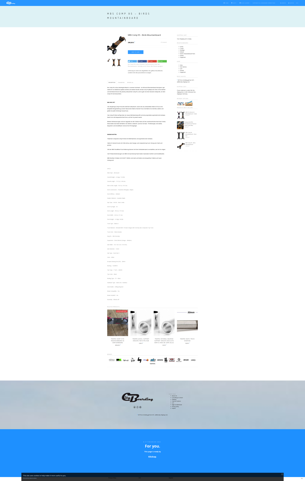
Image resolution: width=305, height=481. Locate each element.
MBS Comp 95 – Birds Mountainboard (190, 143)
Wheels (182, 52)
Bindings (182, 50)
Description (111, 82)
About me (174, 396)
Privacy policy (175, 406)
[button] (132, 61)
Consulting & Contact (177, 397)
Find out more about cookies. (30, 478)
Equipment (183, 57)
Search (283, 3)
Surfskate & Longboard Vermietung (264, 3)
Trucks (182, 48)
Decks (181, 46)
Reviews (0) (130, 82)
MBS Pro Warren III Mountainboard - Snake (191, 113)
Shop (234, 3)
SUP (181, 68)
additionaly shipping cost (183, 82)
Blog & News (245, 3)
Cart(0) (291, 3)
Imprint (174, 408)
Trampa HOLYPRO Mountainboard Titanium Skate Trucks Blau (190, 123)
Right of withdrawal (177, 404)
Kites (181, 65)
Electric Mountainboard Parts (187, 53)
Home (227, 3)
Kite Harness (183, 67)
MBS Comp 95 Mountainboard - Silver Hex (191, 134)
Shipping (174, 399)
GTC (173, 403)
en (297, 3)
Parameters (121, 82)
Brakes (182, 55)
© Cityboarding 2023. (152, 442)
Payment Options (176, 401)
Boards (182, 70)
